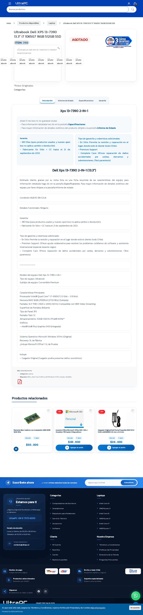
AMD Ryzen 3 (104, 508)
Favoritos (56, 549)
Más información (98, 607)
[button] (58, 48)
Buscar (132, 9)
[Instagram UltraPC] (45, 591)
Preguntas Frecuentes (108, 559)
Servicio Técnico (59, 518)
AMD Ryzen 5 (104, 518)
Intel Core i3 (104, 503)
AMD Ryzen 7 (104, 528)
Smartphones (58, 508)
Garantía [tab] (102, 100)
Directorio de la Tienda (109, 554)
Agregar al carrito (76, 447)
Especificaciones (76, 124)
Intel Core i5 (104, 513)
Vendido (68, 377)
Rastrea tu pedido (59, 559)
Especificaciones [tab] (86, 100)
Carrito (55, 554)
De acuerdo (135, 607)
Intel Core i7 (36, 377)
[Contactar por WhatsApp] (135, 595)
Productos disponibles (29, 23)
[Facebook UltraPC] (38, 591)
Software (56, 528)
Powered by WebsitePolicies (12, 611)
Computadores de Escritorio (64, 503)
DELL (29, 377)
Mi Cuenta (56, 544)
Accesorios (57, 523)
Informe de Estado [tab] (66, 100)
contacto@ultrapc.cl (21, 544)
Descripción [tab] (47, 100)
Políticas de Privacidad (109, 549)
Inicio (9, 23)
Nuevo (62, 377)
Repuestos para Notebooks (63, 513)
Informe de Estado (106, 128)
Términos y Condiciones (109, 544)
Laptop (52, 23)
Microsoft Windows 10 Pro (50, 377)
